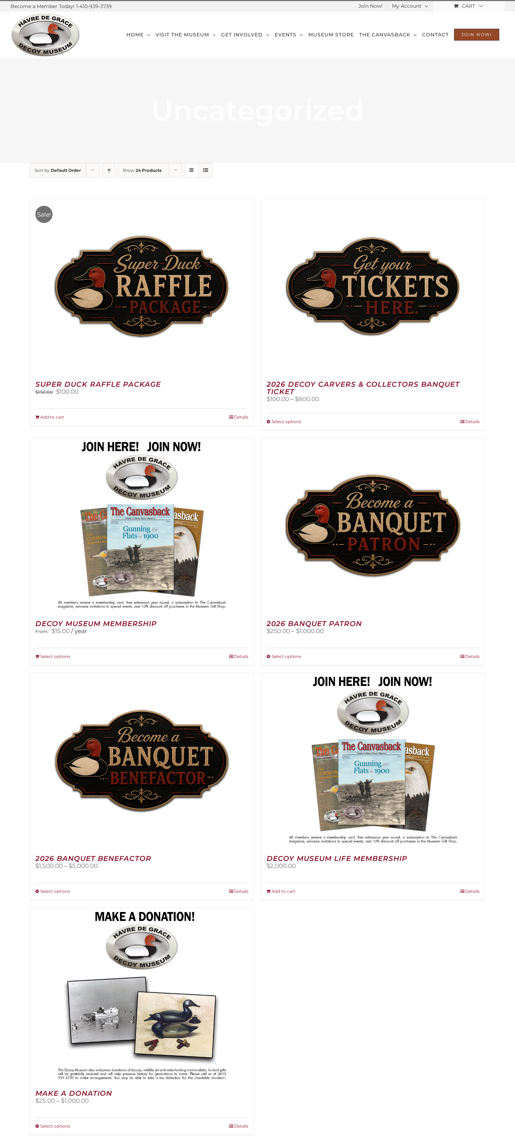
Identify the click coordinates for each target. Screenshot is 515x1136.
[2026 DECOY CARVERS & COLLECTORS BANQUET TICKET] (373, 286)
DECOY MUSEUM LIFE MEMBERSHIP (337, 858)
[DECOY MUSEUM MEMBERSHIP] (142, 525)
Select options (286, 421)
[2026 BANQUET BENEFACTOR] (142, 760)
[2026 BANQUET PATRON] (373, 525)
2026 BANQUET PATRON (314, 623)
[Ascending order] (109, 170)
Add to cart (52, 417)
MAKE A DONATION (73, 1093)
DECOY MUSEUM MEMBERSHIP (96, 623)
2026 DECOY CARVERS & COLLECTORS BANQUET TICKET (363, 388)
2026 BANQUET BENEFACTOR (93, 858)
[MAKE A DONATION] (142, 995)
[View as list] (205, 170)
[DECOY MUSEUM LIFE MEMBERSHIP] (373, 760)
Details (241, 417)
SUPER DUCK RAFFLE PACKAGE (98, 384)
